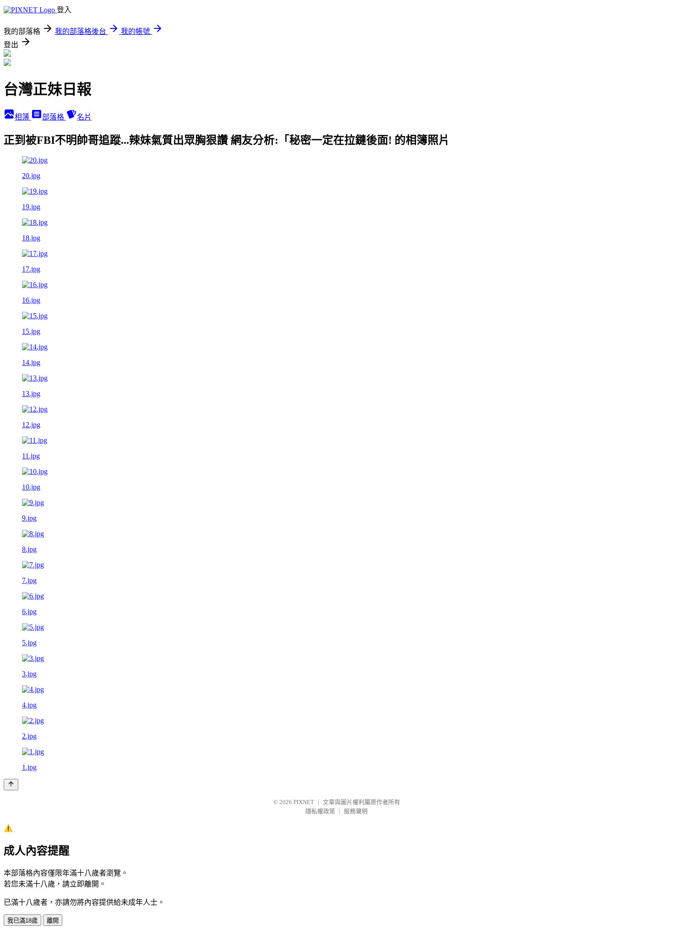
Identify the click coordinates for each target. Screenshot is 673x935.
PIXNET (303, 802)
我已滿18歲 (22, 920)
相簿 (23, 117)
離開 (53, 920)
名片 (84, 117)
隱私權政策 (320, 811)
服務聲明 (356, 811)
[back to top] (11, 784)
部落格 (54, 117)
